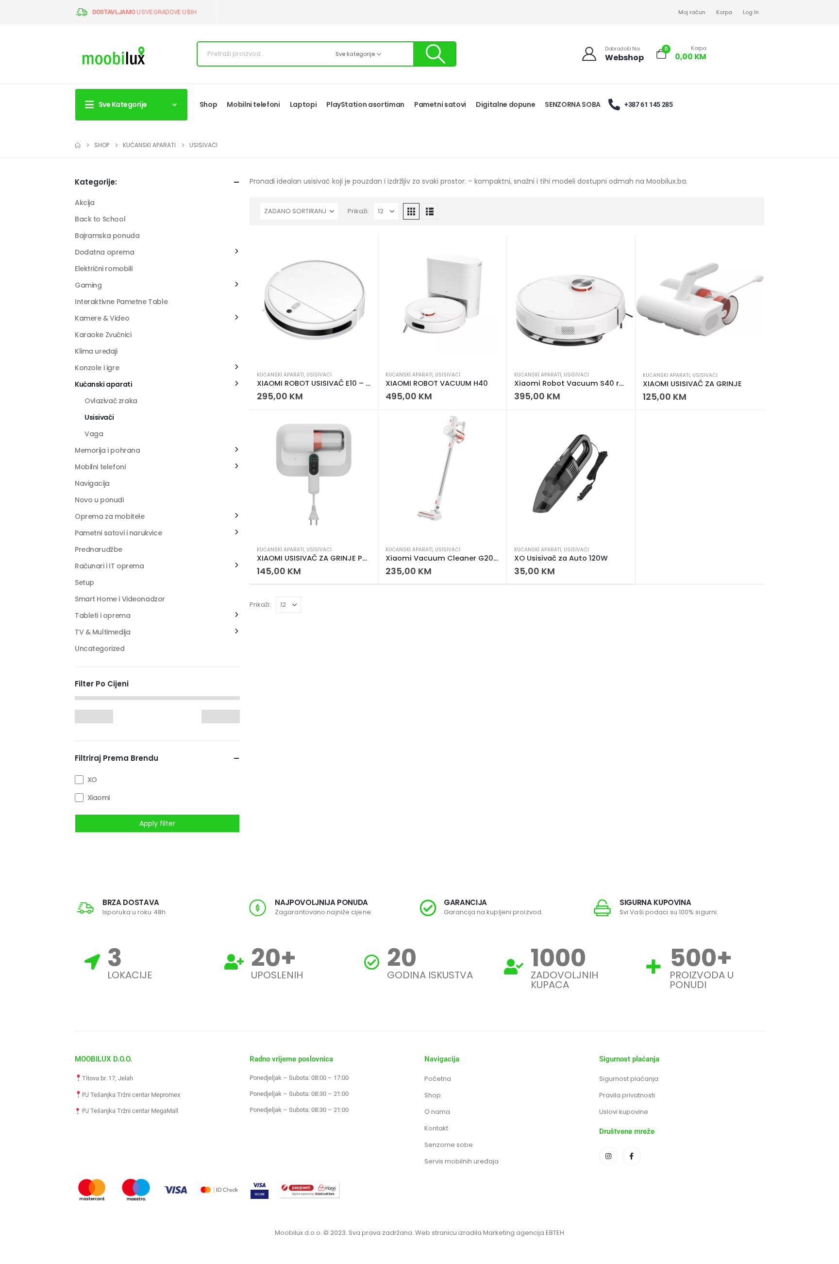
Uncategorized (100, 648)
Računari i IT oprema (109, 566)
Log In (751, 12)
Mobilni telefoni (253, 104)
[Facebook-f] (631, 1156)
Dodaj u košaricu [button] (361, 251)
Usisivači (319, 374)
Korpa (724, 12)
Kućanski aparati (280, 374)
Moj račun (691, 12)
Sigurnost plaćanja (628, 1078)
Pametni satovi (440, 104)
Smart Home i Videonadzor (120, 599)
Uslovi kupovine (623, 1111)
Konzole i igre (97, 368)
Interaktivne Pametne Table (121, 302)
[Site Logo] (113, 56)
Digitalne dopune (505, 104)
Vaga (93, 434)
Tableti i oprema (102, 615)
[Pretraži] (434, 54)
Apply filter (157, 823)
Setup (84, 582)
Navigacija (92, 483)
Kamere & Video (102, 318)
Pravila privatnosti (627, 1095)
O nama (437, 1111)
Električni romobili (104, 268)
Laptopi (303, 104)
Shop (209, 104)
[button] (411, 211)
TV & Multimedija (102, 632)
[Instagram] (608, 1156)
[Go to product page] (314, 299)
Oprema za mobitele (109, 516)
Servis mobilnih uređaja (461, 1161)
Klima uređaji (96, 351)
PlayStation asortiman (365, 104)
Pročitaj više (748, 251)
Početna (437, 1078)
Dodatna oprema (104, 252)
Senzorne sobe (448, 1144)
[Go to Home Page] (78, 145)
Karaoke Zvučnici (103, 335)
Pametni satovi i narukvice (118, 533)
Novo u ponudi (99, 500)
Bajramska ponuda (107, 235)
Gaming (88, 285)
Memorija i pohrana (107, 450)
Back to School (100, 219)
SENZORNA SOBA (572, 104)
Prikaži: (358, 211)
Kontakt (436, 1128)
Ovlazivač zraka (110, 401)
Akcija (84, 202)
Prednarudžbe (98, 549)
